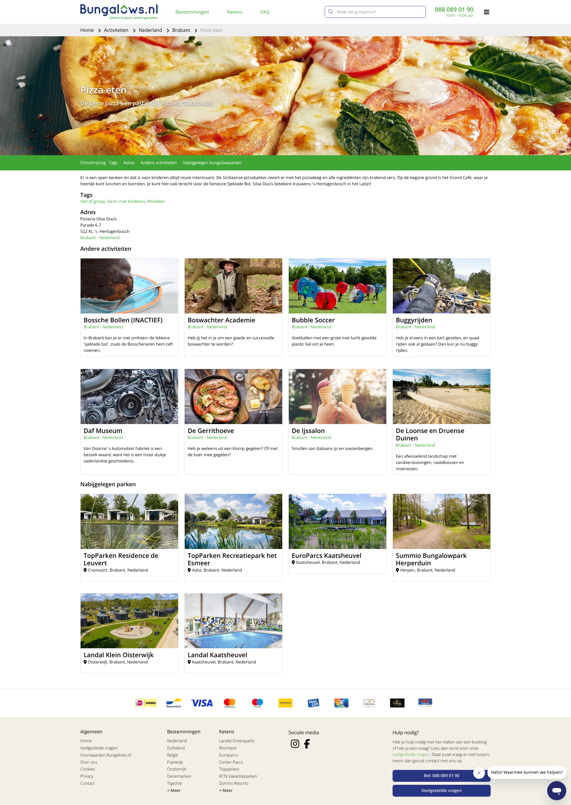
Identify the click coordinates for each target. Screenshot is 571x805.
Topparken (229, 769)
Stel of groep (92, 201)
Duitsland (176, 748)
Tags (113, 163)
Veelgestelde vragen (99, 748)
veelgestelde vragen (411, 754)
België (172, 755)
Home (87, 30)
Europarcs (228, 755)
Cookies (87, 769)
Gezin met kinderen (126, 201)
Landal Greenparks (237, 741)
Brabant (181, 30)
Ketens (234, 12)
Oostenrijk (176, 769)
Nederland (151, 30)
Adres (129, 163)
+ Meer (174, 790)
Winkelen (156, 201)
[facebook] (307, 743)
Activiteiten (117, 30)
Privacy (86, 776)
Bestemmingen (192, 12)
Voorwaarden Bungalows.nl (105, 755)
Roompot (227, 748)
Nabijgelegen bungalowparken (212, 163)
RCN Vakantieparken (238, 776)
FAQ (265, 12)
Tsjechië (174, 783)
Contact (87, 783)
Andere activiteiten (159, 163)
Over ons (88, 762)
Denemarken (179, 776)
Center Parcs (231, 762)
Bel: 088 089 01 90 (441, 776)
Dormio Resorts (233, 783)
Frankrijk (175, 762)
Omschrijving (93, 163)
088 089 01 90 (454, 9)
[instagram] (295, 743)
